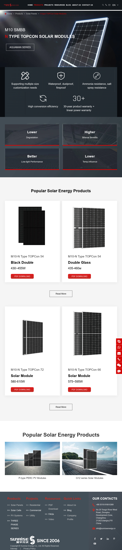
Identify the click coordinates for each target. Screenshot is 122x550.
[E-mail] (119, 353)
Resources (59, 5)
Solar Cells (16, 510)
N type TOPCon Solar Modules (53, 14)
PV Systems (17, 515)
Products (38, 5)
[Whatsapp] (119, 347)
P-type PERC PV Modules (32, 478)
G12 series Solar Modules (89, 478)
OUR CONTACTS (104, 498)
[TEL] (119, 359)
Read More (61, 293)
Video (51, 519)
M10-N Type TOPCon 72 (27, 369)
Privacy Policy (29, 549)
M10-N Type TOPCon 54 (27, 256)
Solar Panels (31, 14)
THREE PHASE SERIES (15, 524)
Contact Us (87, 5)
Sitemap (13, 549)
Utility (32, 515)
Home (30, 5)
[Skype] (119, 341)
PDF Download (22, 276)
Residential (35, 505)
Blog (68, 5)
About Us (76, 5)
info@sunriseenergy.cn (105, 528)
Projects (48, 5)
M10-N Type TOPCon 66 (84, 369)
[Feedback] (119, 371)
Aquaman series (20, 47)
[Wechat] (119, 365)
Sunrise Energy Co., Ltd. (31, 546)
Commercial (35, 510)
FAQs (51, 514)
